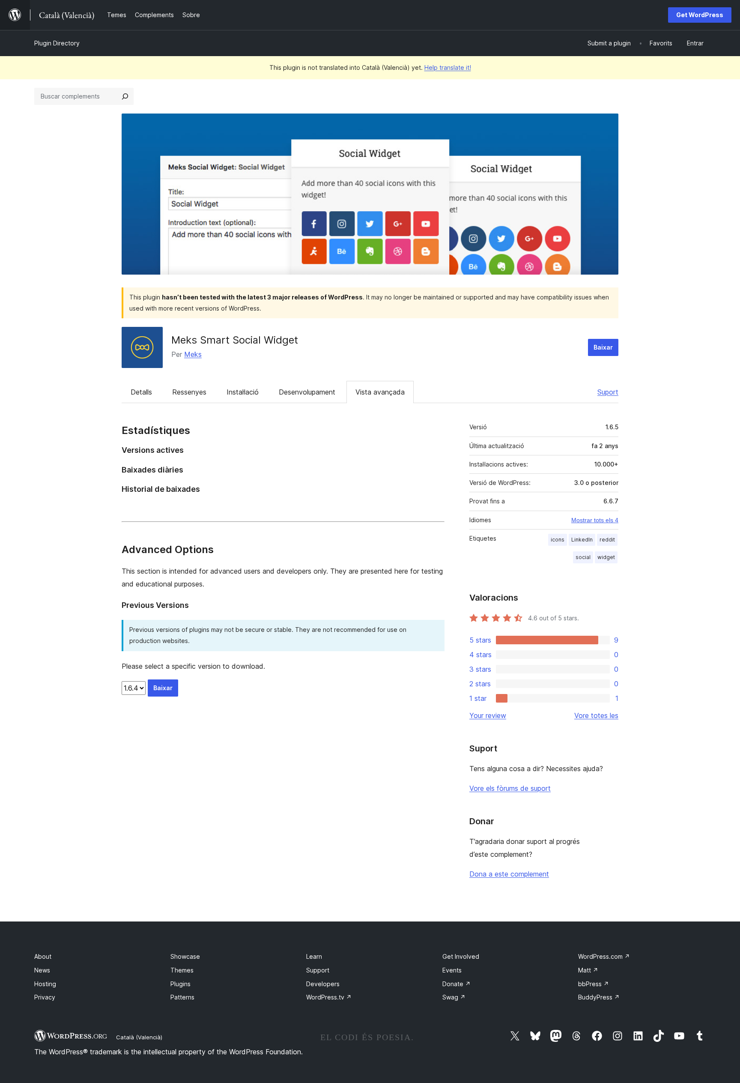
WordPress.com (604, 956)
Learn (314, 956)
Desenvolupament (307, 392)
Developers (323, 983)
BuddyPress (599, 997)
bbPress (593, 983)
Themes (182, 970)
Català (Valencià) (139, 1037)
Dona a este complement (509, 874)
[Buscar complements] (125, 96)
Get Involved (460, 956)
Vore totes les (596, 715)
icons (557, 539)
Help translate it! (447, 67)
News (42, 970)
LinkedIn (582, 539)
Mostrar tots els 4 (594, 520)
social (583, 557)
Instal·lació (243, 392)
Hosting (45, 983)
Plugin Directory (57, 43)
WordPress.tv (329, 997)
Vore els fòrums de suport (510, 788)
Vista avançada (380, 392)
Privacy (44, 997)
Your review (487, 715)
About (42, 956)
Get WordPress (699, 14)
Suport (607, 392)
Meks (193, 354)
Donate (456, 983)
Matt (588, 970)
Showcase (185, 956)
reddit (607, 539)
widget (606, 557)
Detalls (141, 392)
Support (317, 970)
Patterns (182, 997)
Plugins (180, 983)
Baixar (603, 347)
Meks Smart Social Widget (234, 340)
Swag (453, 997)
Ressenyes (189, 392)
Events (452, 970)
